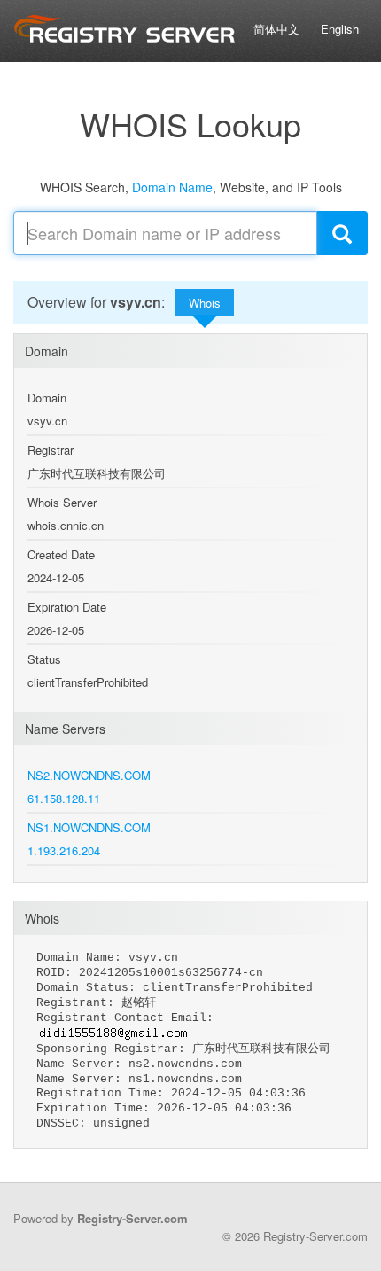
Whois (205, 302)
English (340, 28)
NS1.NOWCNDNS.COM (89, 827)
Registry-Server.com (132, 1218)
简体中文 (276, 28)
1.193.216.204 (63, 850)
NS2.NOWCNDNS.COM (89, 775)
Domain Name (172, 187)
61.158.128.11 (63, 798)
